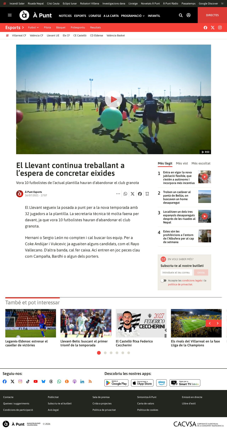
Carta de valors (145, 403)
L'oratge (133, 3)
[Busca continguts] (181, 15)
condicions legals (192, 280)
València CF (36, 35)
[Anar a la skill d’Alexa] (161, 382)
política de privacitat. (180, 284)
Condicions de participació (18, 409)
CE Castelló (80, 35)
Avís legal (53, 409)
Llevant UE (53, 35)
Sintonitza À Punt (146, 397)
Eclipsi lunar (70, 3)
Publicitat (53, 397)
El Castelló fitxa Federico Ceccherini (134, 343)
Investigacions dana (114, 3)
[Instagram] (220, 27)
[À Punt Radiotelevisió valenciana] (21, 424)
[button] (99, 353)
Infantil (154, 16)
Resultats (95, 27)
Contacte (8, 397)
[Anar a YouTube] (36, 381)
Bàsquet (60, 27)
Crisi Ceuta (53, 3)
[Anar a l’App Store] (142, 382)
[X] (213, 27)
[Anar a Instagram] (21, 381)
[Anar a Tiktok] (28, 381)
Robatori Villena (89, 3)
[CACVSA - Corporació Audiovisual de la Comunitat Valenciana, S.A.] (198, 424)
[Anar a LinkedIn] (83, 381)
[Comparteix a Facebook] (139, 193)
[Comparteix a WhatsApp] (125, 193)
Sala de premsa (101, 397)
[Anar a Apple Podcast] (75, 381)
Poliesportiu (78, 27)
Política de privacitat (104, 409)
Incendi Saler (17, 3)
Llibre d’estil (189, 403)
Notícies (65, 16)
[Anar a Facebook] (5, 381)
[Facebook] (205, 27)
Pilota (47, 27)
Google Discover (208, 3)
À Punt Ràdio (170, 3)
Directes (212, 15)
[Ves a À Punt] (36, 15)
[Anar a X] (13, 381)
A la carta (111, 16)
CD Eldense (96, 35)
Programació (131, 16)
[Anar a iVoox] (67, 381)
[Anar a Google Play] (116, 382)
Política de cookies (147, 409)
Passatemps (188, 3)
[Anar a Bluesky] (44, 381)
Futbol (32, 27)
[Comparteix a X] (132, 193)
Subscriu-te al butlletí (60, 403)
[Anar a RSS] (91, 381)
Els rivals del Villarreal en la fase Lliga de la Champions (195, 343)
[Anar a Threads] (52, 381)
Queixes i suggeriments (16, 403)
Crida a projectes (102, 403)
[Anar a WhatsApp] (59, 381)
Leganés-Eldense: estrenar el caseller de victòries (26, 343)
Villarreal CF (19, 35)
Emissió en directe (192, 397)
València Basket (116, 35)
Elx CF (66, 35)
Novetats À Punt (150, 3)
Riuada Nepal (36, 3)
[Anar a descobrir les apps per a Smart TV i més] (185, 382)
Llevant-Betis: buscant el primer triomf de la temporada (84, 343)
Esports (80, 16)
